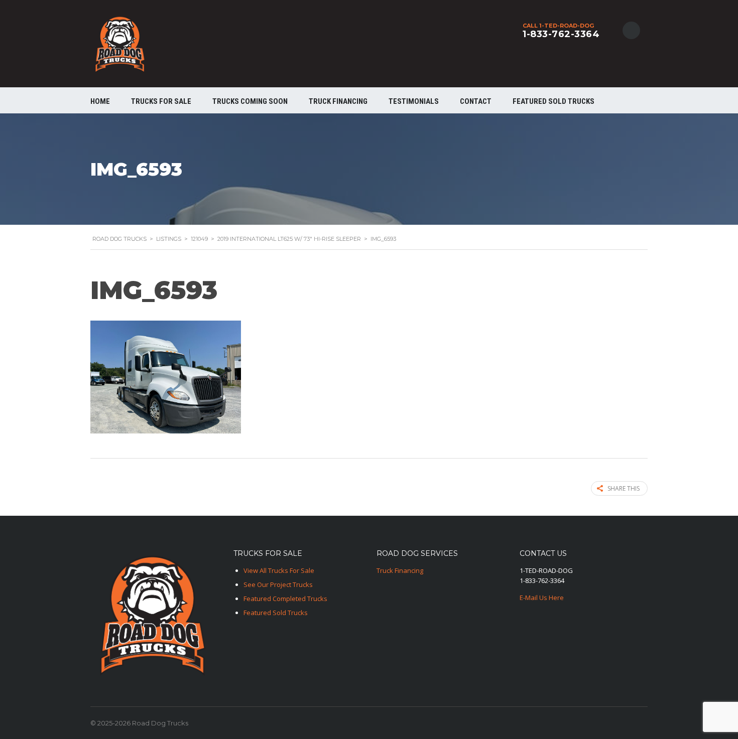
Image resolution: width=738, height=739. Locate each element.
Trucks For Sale (161, 101)
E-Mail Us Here (542, 597)
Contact (475, 101)
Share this (623, 488)
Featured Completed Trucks (285, 598)
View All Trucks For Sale (278, 570)
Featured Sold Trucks (553, 101)
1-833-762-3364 (561, 34)
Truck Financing (400, 570)
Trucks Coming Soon (250, 101)
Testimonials (414, 101)
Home (100, 101)
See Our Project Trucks (278, 584)
